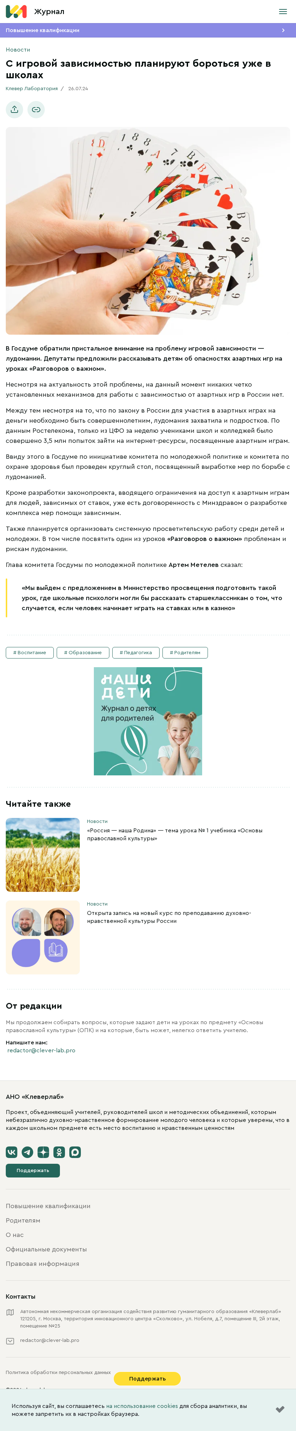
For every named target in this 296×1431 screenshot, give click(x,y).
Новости (18, 50)
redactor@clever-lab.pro (41, 1050)
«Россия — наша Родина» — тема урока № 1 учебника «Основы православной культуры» (174, 834)
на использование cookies (142, 1406)
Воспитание (32, 652)
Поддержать (33, 1170)
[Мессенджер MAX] (75, 1152)
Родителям (187, 652)
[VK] (11, 1152)
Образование (85, 652)
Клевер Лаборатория (32, 88)
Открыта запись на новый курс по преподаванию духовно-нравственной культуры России (169, 917)
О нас (15, 1235)
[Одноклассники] (59, 1152)
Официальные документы (46, 1249)
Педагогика (138, 652)
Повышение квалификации (42, 30)
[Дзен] (43, 1152)
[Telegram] (27, 1152)
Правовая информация (42, 1263)
